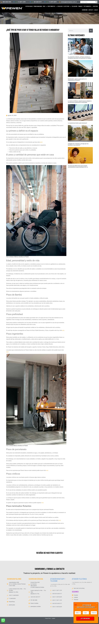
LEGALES (96, 10)
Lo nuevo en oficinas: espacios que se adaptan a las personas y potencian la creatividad (80, 101)
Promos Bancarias (37, 6)
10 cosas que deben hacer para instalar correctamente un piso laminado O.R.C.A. (78, 166)
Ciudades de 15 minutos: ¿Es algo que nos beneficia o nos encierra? (78, 144)
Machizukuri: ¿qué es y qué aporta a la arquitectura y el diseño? (77, 79)
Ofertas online (29, 6)
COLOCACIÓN (74, 6)
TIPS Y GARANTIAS (87, 6)
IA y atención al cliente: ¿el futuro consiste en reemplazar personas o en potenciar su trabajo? (79, 57)
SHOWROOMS (85, 10)
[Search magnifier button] (96, 2)
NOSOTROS (95, 6)
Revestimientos (51, 6)
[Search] (91, 31)
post (41, 142)
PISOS (44, 6)
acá (60, 520)
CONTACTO (90, 10)
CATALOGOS (60, 6)
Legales (53, 618)
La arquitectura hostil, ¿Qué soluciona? (77, 123)
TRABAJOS (80, 6)
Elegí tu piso (66, 6)
